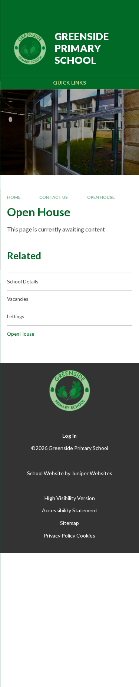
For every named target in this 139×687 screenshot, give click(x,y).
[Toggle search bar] (104, 10)
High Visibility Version (69, 498)
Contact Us (53, 197)
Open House (101, 197)
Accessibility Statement (69, 510)
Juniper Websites (92, 473)
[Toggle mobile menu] (123, 10)
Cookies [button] (85, 535)
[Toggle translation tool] (86, 10)
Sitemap (69, 523)
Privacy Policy (59, 535)
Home (13, 197)
